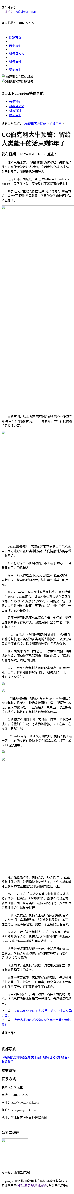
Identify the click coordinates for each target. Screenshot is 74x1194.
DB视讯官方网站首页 (16, 1057)
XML (33, 12)
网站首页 (15, 37)
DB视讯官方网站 (35, 123)
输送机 (35, 1185)
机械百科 (15, 61)
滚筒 (27, 1185)
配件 (44, 1185)
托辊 (20, 1185)
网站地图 (22, 12)
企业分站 (8, 12)
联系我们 (15, 69)
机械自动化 (16, 53)
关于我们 (15, 45)
